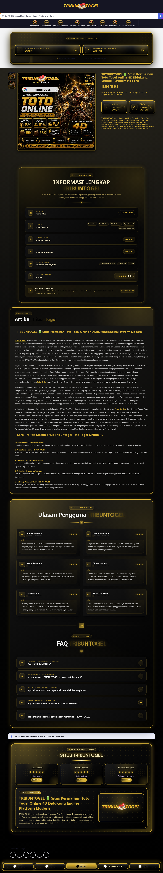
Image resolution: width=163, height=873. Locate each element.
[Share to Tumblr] (46, 855)
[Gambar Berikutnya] (94, 112)
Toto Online (42, 382)
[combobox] (79, 16)
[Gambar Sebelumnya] (19, 112)
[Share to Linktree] (26, 855)
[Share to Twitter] (13, 855)
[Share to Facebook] (19, 855)
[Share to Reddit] (39, 855)
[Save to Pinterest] (33, 855)
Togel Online (120, 409)
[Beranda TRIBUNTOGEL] (81, 6)
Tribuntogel (20, 340)
